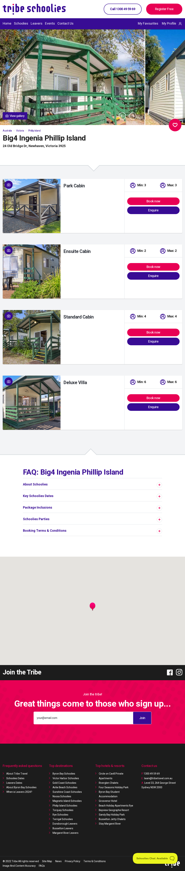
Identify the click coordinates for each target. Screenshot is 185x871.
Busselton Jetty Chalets (112, 819)
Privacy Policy (72, 861)
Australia (7, 131)
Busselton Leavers (63, 828)
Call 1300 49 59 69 (122, 9)
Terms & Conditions (94, 861)
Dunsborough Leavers (65, 824)
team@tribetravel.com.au (158, 778)
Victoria (20, 131)
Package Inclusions (37, 507)
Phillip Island (34, 131)
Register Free (164, 9)
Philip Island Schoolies (65, 806)
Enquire (153, 210)
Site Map (47, 861)
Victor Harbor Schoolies (66, 778)
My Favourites (148, 23)
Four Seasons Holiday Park (113, 787)
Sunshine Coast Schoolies (67, 792)
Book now (153, 201)
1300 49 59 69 (150, 774)
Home (7, 23)
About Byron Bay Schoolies (21, 787)
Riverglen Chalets (108, 783)
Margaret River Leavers (65, 833)
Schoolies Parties (36, 519)
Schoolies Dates (15, 778)
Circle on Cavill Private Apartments (111, 776)
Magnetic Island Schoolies (67, 801)
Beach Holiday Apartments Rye (116, 806)
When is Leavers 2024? (19, 792)
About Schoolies (35, 484)
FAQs (42, 866)
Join (142, 718)
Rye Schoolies (60, 815)
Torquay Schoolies (63, 810)
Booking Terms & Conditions (44, 530)
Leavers (36, 23)
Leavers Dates (14, 783)
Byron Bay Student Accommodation (109, 794)
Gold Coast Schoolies (64, 783)
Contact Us (65, 23)
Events (50, 23)
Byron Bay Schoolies (64, 774)
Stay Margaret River (110, 824)
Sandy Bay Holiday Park (112, 815)
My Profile (169, 23)
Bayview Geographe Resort (114, 810)
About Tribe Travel (16, 774)
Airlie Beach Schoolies (65, 787)
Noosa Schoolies (62, 796)
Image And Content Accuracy (19, 866)
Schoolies (21, 23)
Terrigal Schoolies (63, 819)
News (58, 861)
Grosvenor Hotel (108, 801)
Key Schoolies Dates (38, 496)
